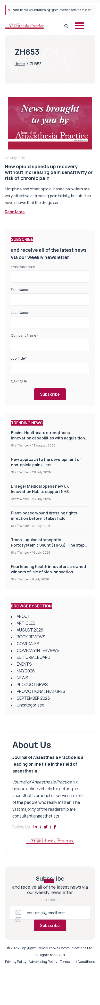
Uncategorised (30, 705)
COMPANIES (28, 643)
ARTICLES (26, 623)
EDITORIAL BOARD (33, 657)
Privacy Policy (15, 961)
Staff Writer (20, 445)
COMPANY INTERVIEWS (38, 650)
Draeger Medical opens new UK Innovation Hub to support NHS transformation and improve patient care (49, 492)
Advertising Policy (43, 961)
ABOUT (23, 616)
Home (20, 63)
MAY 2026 (26, 671)
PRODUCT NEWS (32, 684)
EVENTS (24, 664)
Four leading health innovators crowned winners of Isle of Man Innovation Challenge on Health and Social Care (48, 572)
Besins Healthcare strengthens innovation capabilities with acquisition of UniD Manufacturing (48, 438)
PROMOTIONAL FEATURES (41, 691)
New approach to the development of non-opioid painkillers (46, 462)
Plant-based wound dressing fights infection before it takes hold (44, 515)
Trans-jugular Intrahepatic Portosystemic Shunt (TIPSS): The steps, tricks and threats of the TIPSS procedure (50, 545)
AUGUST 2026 (30, 630)
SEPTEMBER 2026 (33, 698)
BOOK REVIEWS (31, 637)
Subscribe (50, 394)
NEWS (22, 677)
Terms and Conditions (77, 961)
